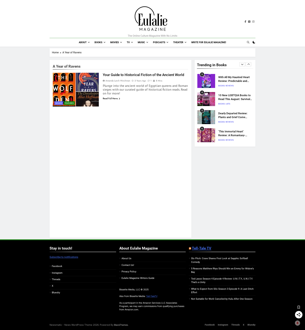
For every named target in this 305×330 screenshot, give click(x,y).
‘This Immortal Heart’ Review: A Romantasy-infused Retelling (231, 135)
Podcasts (159, 42)
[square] (249, 22)
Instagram (57, 272)
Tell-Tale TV (201, 248)
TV (128, 42)
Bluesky (56, 292)
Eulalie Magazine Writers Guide (138, 278)
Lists (228, 103)
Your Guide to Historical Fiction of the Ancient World (143, 75)
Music (141, 42)
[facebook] (245, 22)
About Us (126, 258)
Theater (178, 42)
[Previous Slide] (242, 64)
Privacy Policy (129, 271)
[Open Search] (248, 42)
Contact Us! (128, 265)
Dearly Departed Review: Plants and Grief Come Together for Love (232, 117)
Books (98, 42)
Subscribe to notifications (64, 257)
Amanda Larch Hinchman (117, 80)
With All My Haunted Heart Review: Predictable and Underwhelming (234, 81)
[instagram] (253, 22)
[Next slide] (248, 64)
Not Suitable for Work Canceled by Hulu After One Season (221, 298)
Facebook (57, 266)
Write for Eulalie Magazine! (208, 42)
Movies (114, 42)
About (83, 42)
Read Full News (110, 98)
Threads (56, 279)
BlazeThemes (121, 324)
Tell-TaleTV (151, 296)
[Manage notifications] (297, 323)
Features (69, 103)
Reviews (230, 85)
